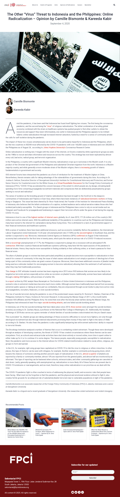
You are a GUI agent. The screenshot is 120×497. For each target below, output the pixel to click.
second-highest (86, 233)
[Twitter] (76, 492)
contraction (10, 246)
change (12, 271)
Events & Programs (46, 5)
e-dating (15, 277)
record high (16, 243)
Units (56, 5)
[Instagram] (82, 492)
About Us (35, 5)
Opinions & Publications (67, 5)
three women (76, 307)
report (11, 281)
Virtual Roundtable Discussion (69, 183)
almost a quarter (89, 354)
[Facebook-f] (79, 492)
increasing (85, 167)
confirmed (80, 236)
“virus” (49, 126)
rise (26, 236)
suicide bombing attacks (53, 302)
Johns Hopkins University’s (54, 147)
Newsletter (88, 5)
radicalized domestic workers (92, 199)
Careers (79, 5)
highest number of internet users (44, 217)
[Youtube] (72, 492)
